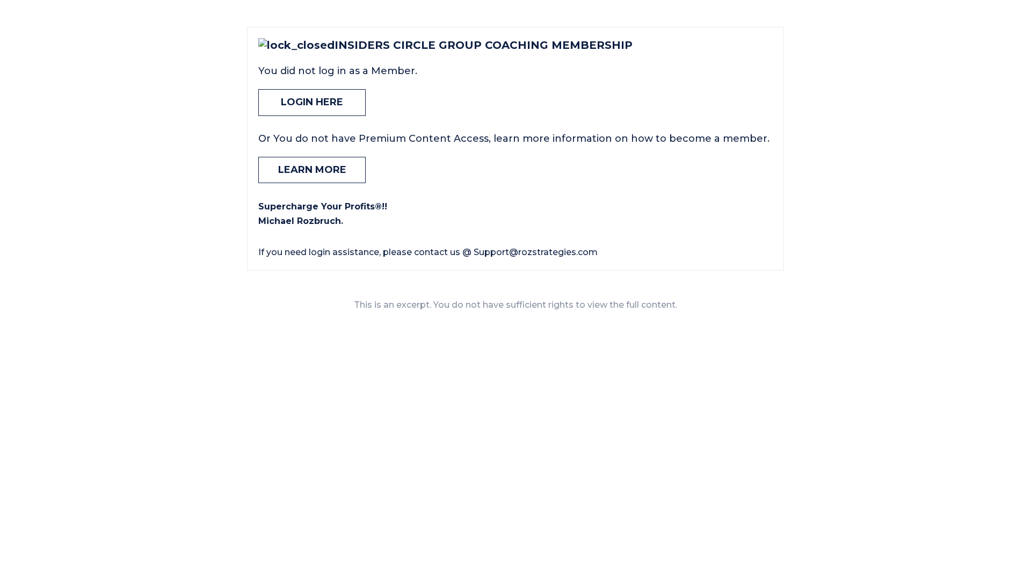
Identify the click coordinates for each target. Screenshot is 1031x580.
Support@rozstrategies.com (536, 252)
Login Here (312, 102)
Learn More (312, 170)
